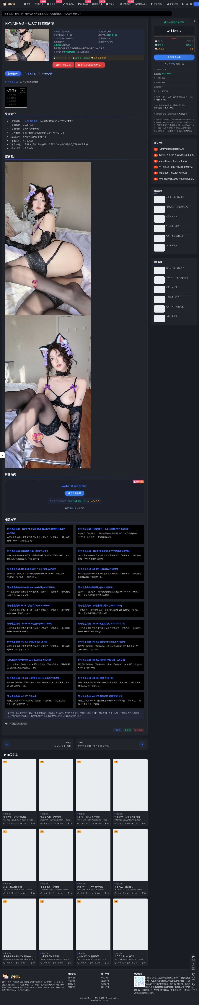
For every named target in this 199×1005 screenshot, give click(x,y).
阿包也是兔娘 (41, 13)
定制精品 (72, 986)
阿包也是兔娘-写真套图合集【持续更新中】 (28, 550)
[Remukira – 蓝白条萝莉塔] (159, 209)
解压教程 (66, 45)
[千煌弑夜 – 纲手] (159, 228)
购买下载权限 (64, 65)
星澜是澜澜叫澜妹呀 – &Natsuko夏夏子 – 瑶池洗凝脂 (18, 957)
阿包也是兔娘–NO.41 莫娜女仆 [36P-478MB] (28, 605)
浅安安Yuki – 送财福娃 (50, 816)
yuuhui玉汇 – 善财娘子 (88, 956)
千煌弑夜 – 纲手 (172, 226)
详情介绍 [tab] (14, 73)
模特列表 (72, 977)
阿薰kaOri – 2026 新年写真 (90, 886)
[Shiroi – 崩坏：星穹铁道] (93, 785)
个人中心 (105, 977)
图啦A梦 (19, 13)
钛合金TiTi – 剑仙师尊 (175, 197)
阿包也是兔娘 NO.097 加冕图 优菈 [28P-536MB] (101, 659)
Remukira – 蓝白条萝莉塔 (177, 207)
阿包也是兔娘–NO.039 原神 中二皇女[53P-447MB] (31, 569)
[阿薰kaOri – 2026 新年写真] (93, 855)
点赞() (140, 730)
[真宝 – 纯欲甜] (159, 218)
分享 (119, 730)
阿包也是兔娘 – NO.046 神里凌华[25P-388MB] (29, 623)
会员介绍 (105, 980)
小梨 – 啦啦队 (171, 245)
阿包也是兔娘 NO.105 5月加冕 (22, 696)
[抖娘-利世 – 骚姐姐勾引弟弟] (130, 785)
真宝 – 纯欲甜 (171, 216)
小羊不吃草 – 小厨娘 (49, 886)
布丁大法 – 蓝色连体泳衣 (14, 816)
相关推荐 (12, 104)
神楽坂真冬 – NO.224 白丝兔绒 (173, 173)
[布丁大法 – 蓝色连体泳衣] (19, 785)
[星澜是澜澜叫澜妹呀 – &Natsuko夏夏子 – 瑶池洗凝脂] (19, 924)
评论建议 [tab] (49, 73)
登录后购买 (76, 493)
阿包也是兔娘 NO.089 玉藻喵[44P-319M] (98, 569)
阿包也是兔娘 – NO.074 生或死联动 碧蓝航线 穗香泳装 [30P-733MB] (36, 530)
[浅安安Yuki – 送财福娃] (56, 785)
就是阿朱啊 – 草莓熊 (49, 956)
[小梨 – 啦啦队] (159, 247)
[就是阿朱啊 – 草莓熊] (56, 924)
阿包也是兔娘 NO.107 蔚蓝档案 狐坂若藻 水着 (100, 696)
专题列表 (72, 980)
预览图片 (12, 98)
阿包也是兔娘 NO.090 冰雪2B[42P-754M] (27, 641)
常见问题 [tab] (31, 73)
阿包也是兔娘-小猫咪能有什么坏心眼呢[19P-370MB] (103, 528)
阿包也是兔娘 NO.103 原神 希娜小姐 (95, 677)
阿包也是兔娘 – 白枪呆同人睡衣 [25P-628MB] (100, 605)
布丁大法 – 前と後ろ (124, 886)
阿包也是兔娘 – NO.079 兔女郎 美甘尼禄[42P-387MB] (104, 550)
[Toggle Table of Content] (21, 90)
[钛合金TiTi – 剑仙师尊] (159, 199)
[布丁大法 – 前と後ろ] (130, 855)
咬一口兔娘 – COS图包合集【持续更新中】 (178, 167)
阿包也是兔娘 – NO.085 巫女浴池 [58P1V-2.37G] (101, 623)
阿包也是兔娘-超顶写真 (18, 724)
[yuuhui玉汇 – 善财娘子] (93, 924)
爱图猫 (101, 998)
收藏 (129, 730)
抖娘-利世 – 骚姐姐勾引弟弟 (127, 816)
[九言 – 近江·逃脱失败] (19, 855)
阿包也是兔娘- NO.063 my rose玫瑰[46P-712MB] (31, 587)
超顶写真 (29, 13)
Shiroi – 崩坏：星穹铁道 (88, 816)
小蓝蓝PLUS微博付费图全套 (171, 149)
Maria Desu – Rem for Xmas (173, 161)
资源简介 (12, 94)
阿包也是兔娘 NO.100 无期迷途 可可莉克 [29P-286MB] (33, 677)
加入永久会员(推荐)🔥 (91, 65)
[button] (2, 455)
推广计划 (105, 986)
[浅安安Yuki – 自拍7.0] (130, 924)
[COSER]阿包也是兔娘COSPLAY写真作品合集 (29, 659)
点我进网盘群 (69, 51)
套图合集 (72, 983)
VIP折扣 (175, 38)
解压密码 (12, 101)
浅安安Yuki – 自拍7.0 (124, 956)
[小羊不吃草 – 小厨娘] (56, 855)
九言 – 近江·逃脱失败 (12, 886)
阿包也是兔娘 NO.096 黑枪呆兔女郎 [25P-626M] (101, 641)
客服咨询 (105, 983)
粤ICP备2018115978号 (99, 1000)
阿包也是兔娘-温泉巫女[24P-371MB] (95, 587)
